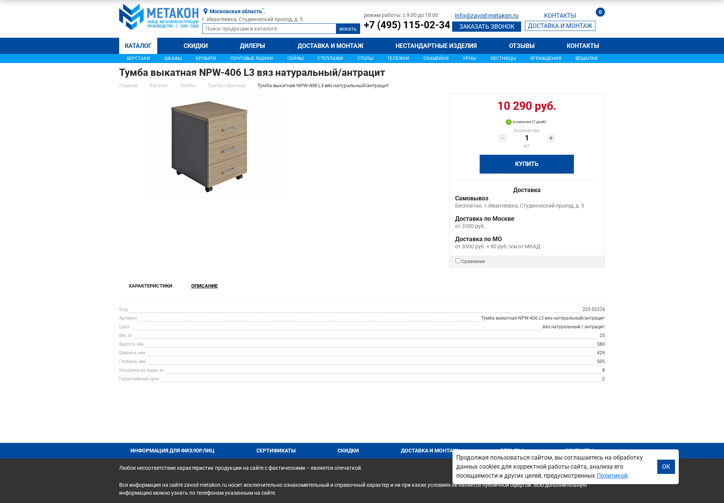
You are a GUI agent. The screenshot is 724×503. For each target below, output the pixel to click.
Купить (526, 164)
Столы (365, 58)
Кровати (206, 58)
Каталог (138, 45)
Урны (469, 58)
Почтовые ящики (251, 58)
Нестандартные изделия (436, 45)
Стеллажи (330, 58)
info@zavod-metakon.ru (486, 15)
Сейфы (295, 58)
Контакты (583, 45)
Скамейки (436, 58)
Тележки (398, 58)
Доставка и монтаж (331, 45)
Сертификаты (276, 451)
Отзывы (522, 45)
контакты (560, 15)
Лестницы (503, 58)
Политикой (612, 475)
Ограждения (545, 58)
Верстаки (138, 58)
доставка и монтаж (560, 25)
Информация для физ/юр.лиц (172, 451)
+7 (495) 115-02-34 (407, 25)
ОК (666, 466)
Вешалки (586, 58)
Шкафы (173, 58)
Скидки (196, 45)
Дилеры (252, 45)
